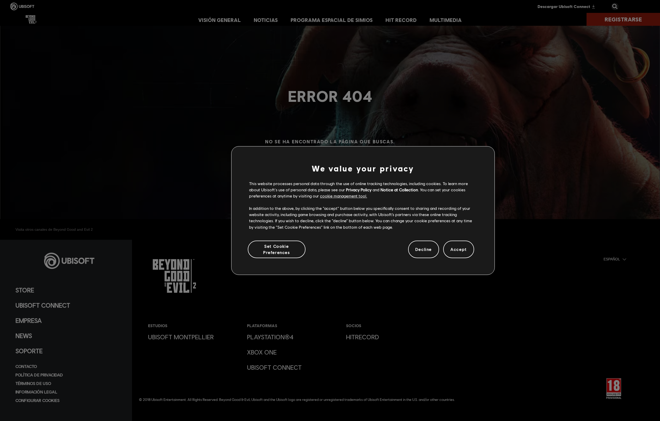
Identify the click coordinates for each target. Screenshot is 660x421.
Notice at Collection (399, 189)
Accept (458, 249)
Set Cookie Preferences (276, 249)
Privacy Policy (359, 189)
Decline (423, 249)
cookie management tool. (343, 195)
